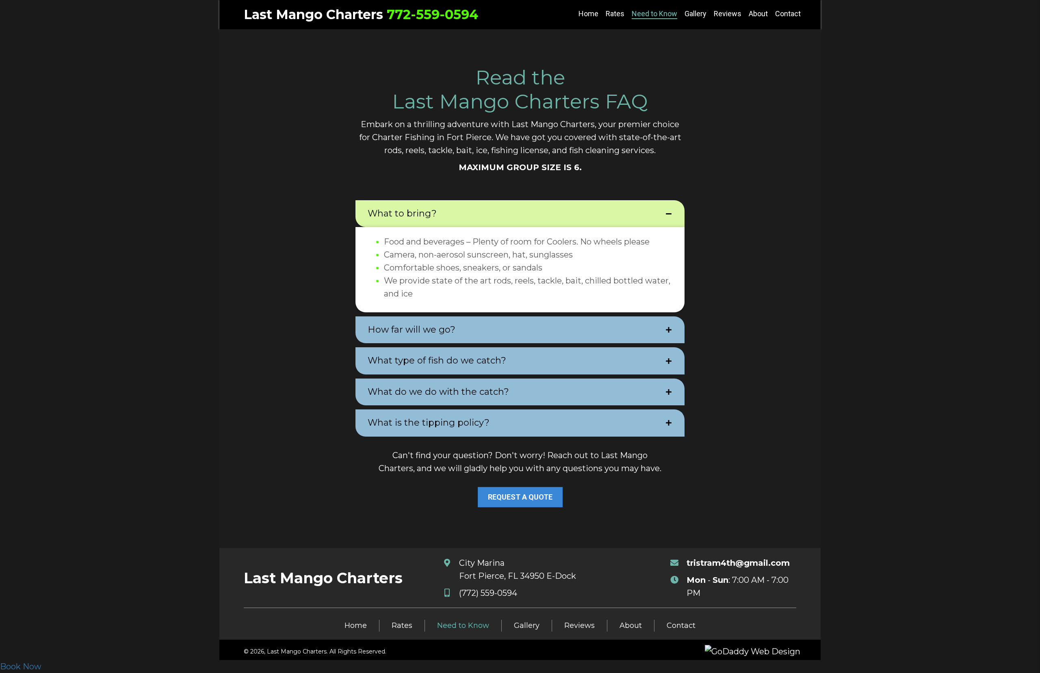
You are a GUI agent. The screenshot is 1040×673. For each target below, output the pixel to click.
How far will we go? (411, 330)
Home (355, 625)
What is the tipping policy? (429, 423)
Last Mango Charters (313, 14)
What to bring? (402, 213)
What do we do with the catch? (438, 392)
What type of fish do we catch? (437, 360)
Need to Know (463, 625)
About (631, 625)
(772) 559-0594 (488, 593)
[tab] (520, 213)
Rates (402, 625)
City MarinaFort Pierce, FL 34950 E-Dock (517, 569)
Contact (681, 625)
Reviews (579, 625)
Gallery (527, 625)
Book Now (20, 666)
